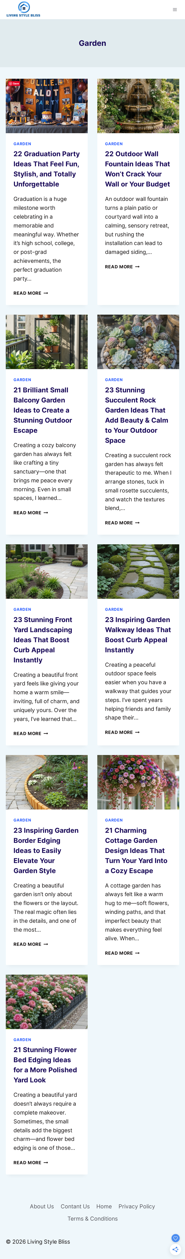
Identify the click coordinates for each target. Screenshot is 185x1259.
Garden (22, 143)
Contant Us (75, 1206)
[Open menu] (174, 9)
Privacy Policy (137, 1206)
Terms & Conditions (92, 1218)
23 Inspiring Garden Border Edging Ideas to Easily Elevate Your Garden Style (46, 850)
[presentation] (47, 106)
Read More (30, 293)
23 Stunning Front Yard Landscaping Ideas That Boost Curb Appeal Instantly (42, 640)
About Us (42, 1206)
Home (104, 1206)
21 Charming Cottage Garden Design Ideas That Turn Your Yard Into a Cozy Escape (136, 850)
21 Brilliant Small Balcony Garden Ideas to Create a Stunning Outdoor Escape (42, 410)
